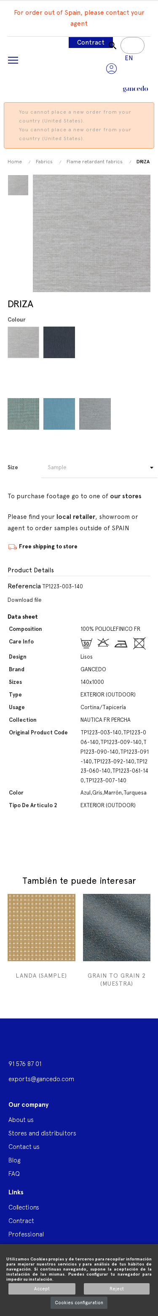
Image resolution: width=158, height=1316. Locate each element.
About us (21, 1119)
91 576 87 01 (24, 1063)
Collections (23, 1207)
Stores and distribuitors (42, 1133)
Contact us (24, 1146)
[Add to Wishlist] (67, 903)
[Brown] (25, 414)
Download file (25, 600)
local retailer (75, 517)
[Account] (111, 68)
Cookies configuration (79, 1302)
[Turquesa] (60, 414)
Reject (117, 1289)
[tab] (79, 571)
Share (13, 845)
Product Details (31, 570)
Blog (14, 1160)
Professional (26, 1234)
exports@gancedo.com (41, 1078)
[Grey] (96, 342)
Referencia (24, 586)
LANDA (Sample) (41, 975)
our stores (126, 496)
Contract (90, 42)
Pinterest (29, 845)
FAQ (14, 1173)
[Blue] (25, 342)
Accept (42, 1289)
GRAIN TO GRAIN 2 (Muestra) (117, 979)
